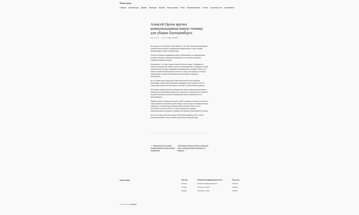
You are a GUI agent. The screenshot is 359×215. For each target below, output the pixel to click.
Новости (175, 37)
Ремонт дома (125, 3)
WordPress (133, 204)
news (169, 37)
